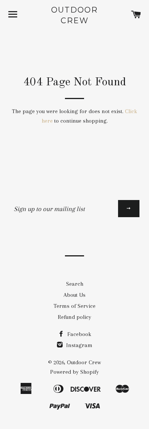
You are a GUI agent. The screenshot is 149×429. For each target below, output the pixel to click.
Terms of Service (74, 306)
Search (74, 283)
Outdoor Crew (74, 15)
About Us (74, 294)
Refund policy (74, 317)
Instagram (78, 345)
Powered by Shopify (74, 371)
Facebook (78, 334)
